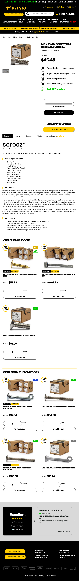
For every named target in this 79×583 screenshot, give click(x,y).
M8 (37, 37)
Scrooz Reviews (51, 136)
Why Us (39, 136)
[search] (28, 14)
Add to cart (59, 107)
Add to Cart (21, 296)
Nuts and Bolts (12, 37)
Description (7, 136)
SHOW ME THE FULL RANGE (14, 14)
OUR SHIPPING (64, 550)
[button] (34, 521)
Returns (28, 136)
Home (4, 37)
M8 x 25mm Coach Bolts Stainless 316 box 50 (58, 407)
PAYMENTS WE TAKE (67, 555)
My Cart (72, 7)
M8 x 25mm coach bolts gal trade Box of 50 (58, 468)
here (63, 89)
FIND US (62, 558)
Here (74, 2)
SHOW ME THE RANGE (15, 551)
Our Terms (29, 575)
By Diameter (30, 37)
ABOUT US (39, 550)
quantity (24, 290)
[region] (54, 521)
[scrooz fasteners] (15, 8)
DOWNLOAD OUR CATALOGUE (15, 557)
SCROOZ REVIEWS (42, 555)
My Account (48, 7)
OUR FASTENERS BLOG (43, 558)
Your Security (51, 575)
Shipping (18, 136)
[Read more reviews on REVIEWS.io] (17, 529)
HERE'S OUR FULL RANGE (59, 129)
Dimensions (22, 37)
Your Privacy (39, 575)
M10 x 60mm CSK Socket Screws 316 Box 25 (19, 335)
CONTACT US (40, 553)
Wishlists (61, 7)
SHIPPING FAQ (64, 553)
